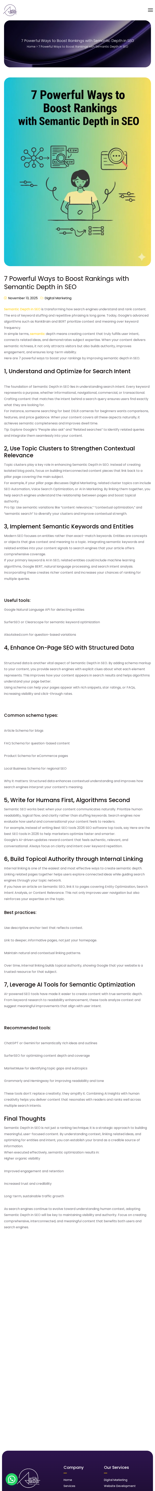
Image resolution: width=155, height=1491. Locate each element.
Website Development (120, 1486)
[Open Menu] (150, 10)
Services (69, 1486)
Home (31, 47)
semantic (37, 333)
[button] (12, 1479)
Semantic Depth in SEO (22, 309)
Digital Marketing (58, 298)
